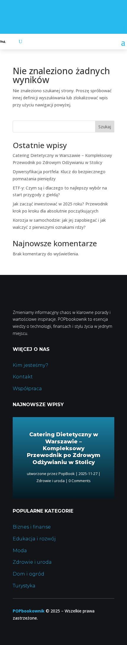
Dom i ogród (28, 574)
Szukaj (104, 126)
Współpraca (27, 388)
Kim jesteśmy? (30, 365)
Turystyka (24, 586)
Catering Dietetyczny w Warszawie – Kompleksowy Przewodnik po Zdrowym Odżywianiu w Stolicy (63, 448)
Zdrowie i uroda (50, 480)
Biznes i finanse (32, 527)
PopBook (66, 473)
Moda (20, 550)
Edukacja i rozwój (34, 539)
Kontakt (23, 377)
